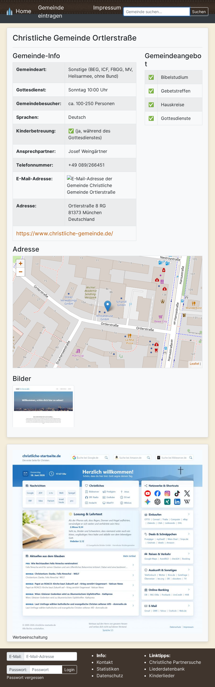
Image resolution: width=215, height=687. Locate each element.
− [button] (20, 271)
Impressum (107, 7)
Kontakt (105, 662)
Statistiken (108, 669)
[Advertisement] (180, 171)
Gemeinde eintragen (51, 11)
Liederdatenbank (167, 669)
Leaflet (194, 363)
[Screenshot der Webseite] (43, 408)
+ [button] (20, 263)
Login (69, 669)
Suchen (199, 11)
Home (21, 11)
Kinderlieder (162, 675)
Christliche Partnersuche (175, 662)
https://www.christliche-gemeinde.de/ (64, 233)
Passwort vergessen (25, 677)
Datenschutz (110, 675)
